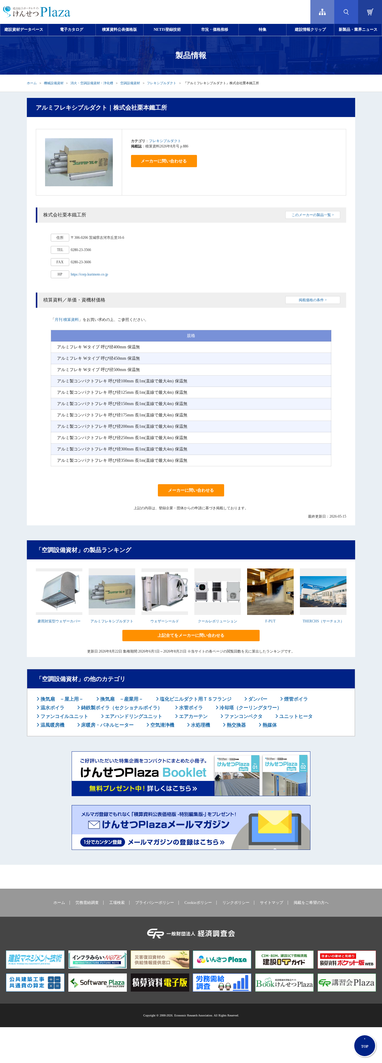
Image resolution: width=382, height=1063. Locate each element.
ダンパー (257, 699)
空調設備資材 (130, 83)
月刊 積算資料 (67, 319)
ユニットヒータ (295, 716)
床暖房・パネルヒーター (107, 724)
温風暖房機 (51, 724)
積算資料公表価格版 (119, 29)
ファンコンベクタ (243, 716)
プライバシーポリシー (154, 903)
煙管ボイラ (295, 699)
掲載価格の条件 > (313, 300)
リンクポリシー (235, 903)
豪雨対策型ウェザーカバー (59, 621)
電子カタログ (71, 29)
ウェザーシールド (164, 621)
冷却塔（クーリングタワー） (250, 707)
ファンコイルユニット (63, 716)
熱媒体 (269, 724)
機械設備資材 (54, 83)
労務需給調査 (87, 903)
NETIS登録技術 (167, 29)
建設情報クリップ (310, 29)
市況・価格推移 (214, 29)
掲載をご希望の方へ (311, 903)
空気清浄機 (161, 724)
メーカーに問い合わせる (164, 161)
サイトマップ (271, 903)
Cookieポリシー (198, 903)
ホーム (32, 83)
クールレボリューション (217, 621)
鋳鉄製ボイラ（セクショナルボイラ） (121, 707)
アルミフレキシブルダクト (111, 621)
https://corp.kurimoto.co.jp (89, 274)
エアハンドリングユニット (133, 716)
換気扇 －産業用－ (121, 699)
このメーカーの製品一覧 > (313, 215)
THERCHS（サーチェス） (323, 621)
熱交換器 (236, 724)
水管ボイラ (190, 707)
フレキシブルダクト (161, 83)
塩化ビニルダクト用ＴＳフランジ (195, 699)
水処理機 (200, 724)
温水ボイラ (51, 707)
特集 (263, 29)
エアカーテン (193, 716)
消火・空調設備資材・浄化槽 (91, 83)
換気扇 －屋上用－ (61, 699)
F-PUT (270, 621)
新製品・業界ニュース (358, 29)
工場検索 (117, 903)
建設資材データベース (23, 29)
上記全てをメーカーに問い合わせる (191, 635)
